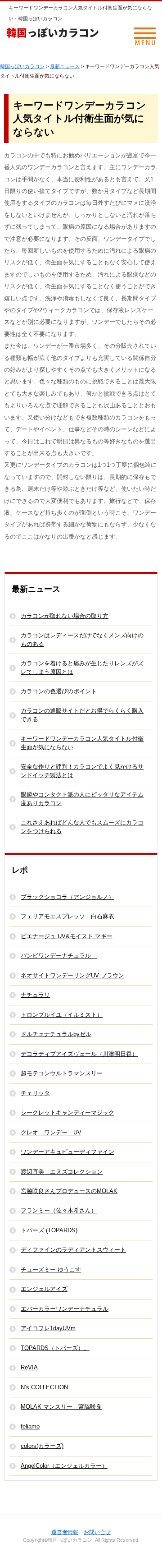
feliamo (30, 1426)
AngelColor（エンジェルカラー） (64, 1465)
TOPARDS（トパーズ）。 (55, 1348)
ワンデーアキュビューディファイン (67, 1151)
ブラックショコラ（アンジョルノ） (67, 897)
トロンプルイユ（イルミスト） (62, 1014)
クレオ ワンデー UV (51, 1132)
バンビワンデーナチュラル (59, 955)
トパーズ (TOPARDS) (49, 1230)
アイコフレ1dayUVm (48, 1328)
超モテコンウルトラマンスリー (62, 1073)
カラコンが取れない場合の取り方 (64, 616)
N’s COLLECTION (44, 1387)
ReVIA (29, 1367)
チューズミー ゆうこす (51, 1269)
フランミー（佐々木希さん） (59, 1210)
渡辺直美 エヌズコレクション (62, 1171)
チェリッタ (35, 1093)
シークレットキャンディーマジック (67, 1112)
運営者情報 (64, 1532)
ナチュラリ (35, 994)
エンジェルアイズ (44, 1289)
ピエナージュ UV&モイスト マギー (66, 936)
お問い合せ (97, 1532)
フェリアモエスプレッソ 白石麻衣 (67, 916)
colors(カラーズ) (42, 1445)
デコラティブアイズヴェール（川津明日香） (79, 1054)
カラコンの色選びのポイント (59, 691)
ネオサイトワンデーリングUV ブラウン (72, 975)
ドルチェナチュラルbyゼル (56, 1034)
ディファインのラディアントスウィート (73, 1249)
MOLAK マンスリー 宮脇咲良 (61, 1406)
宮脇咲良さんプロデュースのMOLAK (69, 1191)
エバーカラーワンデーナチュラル (64, 1308)
